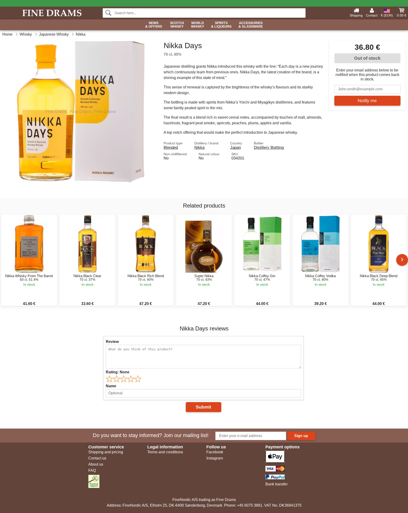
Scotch (177, 25)
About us (95, 464)
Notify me (367, 100)
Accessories (250, 25)
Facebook (214, 452)
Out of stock (367, 58)
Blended (171, 147)
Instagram (214, 458)
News (153, 25)
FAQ (92, 470)
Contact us (97, 458)
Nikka (199, 147)
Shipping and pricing (105, 452)
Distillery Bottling (269, 147)
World (197, 25)
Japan (235, 147)
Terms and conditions (165, 452)
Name (111, 386)
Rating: (117, 372)
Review (112, 342)
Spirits (221, 25)
